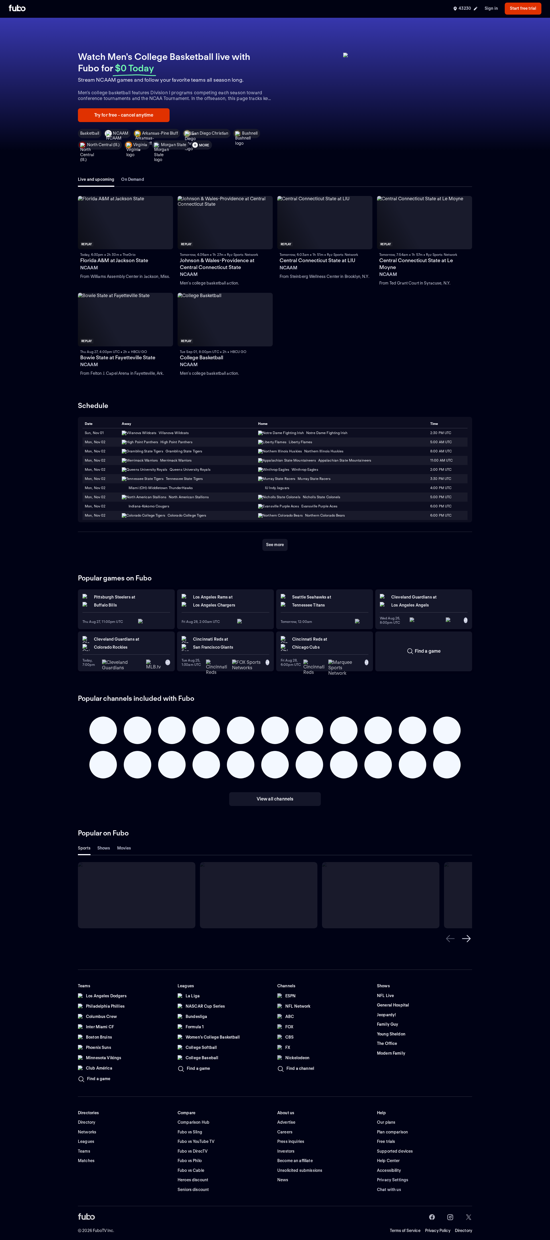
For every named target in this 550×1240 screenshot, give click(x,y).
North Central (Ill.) (103, 144)
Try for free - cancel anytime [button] (124, 115)
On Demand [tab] (132, 179)
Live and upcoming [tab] (96, 179)
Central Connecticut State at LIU (317, 260)
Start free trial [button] (523, 8)
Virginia (140, 144)
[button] (450, 938)
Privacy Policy (437, 1230)
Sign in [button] (491, 8)
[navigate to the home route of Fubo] (17, 9)
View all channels (275, 799)
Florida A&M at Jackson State (114, 260)
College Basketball (201, 357)
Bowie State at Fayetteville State (117, 357)
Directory (463, 1230)
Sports (84, 848)
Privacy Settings (392, 1180)
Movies (124, 848)
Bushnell (250, 133)
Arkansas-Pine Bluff (160, 133)
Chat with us (389, 1189)
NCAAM (120, 133)
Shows (103, 848)
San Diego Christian (210, 133)
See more (275, 544)
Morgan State (173, 144)
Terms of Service (405, 1230)
